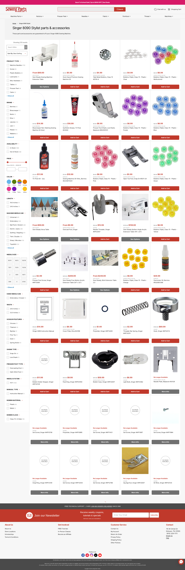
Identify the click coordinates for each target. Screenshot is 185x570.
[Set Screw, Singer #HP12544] (74, 471)
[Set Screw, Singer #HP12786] (105, 471)
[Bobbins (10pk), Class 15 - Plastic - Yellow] (165, 217)
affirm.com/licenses (108, 565)
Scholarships (9, 534)
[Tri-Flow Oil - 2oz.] (44, 167)
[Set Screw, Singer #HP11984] (165, 420)
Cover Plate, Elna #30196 (71, 331)
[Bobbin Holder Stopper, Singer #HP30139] (44, 370)
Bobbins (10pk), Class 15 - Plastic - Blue (165, 129)
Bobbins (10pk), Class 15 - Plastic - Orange (135, 281)
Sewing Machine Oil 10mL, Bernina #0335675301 (74, 180)
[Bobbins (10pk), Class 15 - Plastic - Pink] (105, 167)
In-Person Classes (64, 531)
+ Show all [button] (10, 96)
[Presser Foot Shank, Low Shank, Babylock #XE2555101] (105, 116)
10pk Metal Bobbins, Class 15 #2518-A (103, 78)
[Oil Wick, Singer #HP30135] (165, 471)
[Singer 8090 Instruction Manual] (44, 319)
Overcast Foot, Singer (70, 229)
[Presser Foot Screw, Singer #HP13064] (44, 268)
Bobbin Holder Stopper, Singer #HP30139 (43, 383)
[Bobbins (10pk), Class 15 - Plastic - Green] (165, 167)
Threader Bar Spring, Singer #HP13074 (133, 332)
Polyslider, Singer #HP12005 (103, 331)
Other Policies (115, 543)
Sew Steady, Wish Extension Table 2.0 (104, 281)
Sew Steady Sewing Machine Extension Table (42, 78)
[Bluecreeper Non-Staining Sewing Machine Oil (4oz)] (44, 116)
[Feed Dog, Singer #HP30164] (74, 370)
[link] (16, 65)
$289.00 (18, 165)
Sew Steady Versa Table (41, 229)
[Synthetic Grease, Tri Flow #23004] (74, 116)
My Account (115, 531)
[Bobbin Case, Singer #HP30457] (105, 370)
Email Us (169, 536)
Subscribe (154, 515)
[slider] (7, 162)
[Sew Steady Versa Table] (44, 217)
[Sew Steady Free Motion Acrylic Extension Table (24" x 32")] (74, 268)
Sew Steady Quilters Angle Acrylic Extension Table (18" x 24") (135, 231)
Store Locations (10, 531)
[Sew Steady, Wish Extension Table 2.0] (105, 268)
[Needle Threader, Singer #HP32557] (105, 217)
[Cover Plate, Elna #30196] (74, 319)
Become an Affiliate (64, 534)
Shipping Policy (116, 540)
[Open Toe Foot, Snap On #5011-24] (135, 167)
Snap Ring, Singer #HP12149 (42, 483)
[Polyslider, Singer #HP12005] (105, 319)
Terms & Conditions (11, 537)
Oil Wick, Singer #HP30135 (163, 483)
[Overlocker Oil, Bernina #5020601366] (165, 268)
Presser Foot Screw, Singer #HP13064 (42, 281)
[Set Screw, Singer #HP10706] (44, 420)
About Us (8, 529)
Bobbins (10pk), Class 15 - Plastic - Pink (105, 180)
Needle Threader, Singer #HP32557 (101, 231)
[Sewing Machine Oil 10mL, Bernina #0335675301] (74, 167)
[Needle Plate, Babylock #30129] (165, 370)
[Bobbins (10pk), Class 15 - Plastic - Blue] (165, 116)
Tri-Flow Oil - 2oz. (39, 179)
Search (120, 9)
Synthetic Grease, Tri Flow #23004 (72, 129)
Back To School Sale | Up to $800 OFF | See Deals (92, 2)
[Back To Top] (182, 567)
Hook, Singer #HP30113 (162, 331)
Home (14, 23)
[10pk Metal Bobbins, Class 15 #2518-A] (105, 65)
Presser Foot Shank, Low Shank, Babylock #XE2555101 (104, 129)
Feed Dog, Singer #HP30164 (72, 382)
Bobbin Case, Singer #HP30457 (104, 382)
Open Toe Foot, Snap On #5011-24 (135, 179)
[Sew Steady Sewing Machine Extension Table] (44, 65)
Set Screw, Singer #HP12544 (73, 483)
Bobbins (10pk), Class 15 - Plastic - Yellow (165, 231)
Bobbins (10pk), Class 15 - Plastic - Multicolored (165, 78)
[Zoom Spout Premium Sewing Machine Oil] (74, 65)
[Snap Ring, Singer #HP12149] (44, 471)
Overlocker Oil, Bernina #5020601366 (161, 281)
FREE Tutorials (63, 529)
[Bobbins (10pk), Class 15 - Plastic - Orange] (135, 268)
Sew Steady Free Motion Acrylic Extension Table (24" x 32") (74, 281)
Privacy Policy (115, 537)
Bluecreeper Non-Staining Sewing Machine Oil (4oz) (44, 129)
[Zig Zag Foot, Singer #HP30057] (135, 471)
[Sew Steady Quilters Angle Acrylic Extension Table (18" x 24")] (135, 217)
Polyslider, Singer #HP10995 (72, 432)
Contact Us (114, 529)
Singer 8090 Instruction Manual (43, 331)
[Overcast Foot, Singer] (74, 217)
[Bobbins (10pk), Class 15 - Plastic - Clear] (135, 65)
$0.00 (12, 165)
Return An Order (116, 534)
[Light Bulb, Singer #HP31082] (135, 370)
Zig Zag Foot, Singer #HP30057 (134, 483)
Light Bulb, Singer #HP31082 (133, 382)
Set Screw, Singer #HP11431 (103, 432)
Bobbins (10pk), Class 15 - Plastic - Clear (135, 78)
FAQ (167, 538)
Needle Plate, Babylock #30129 (164, 382)
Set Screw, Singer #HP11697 (133, 432)
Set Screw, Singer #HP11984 (163, 432)
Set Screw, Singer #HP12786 (103, 483)
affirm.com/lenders (103, 563)
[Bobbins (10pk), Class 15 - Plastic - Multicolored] (165, 65)
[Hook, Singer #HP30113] (165, 319)
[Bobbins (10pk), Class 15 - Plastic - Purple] (135, 116)
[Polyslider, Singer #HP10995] (74, 420)
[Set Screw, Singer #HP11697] (135, 420)
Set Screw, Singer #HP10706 (42, 432)
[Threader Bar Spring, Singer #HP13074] (135, 319)
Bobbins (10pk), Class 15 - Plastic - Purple (135, 129)
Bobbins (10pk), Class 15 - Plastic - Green (165, 180)
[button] (174, 9)
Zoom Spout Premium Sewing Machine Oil (73, 78)
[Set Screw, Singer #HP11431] (105, 420)
